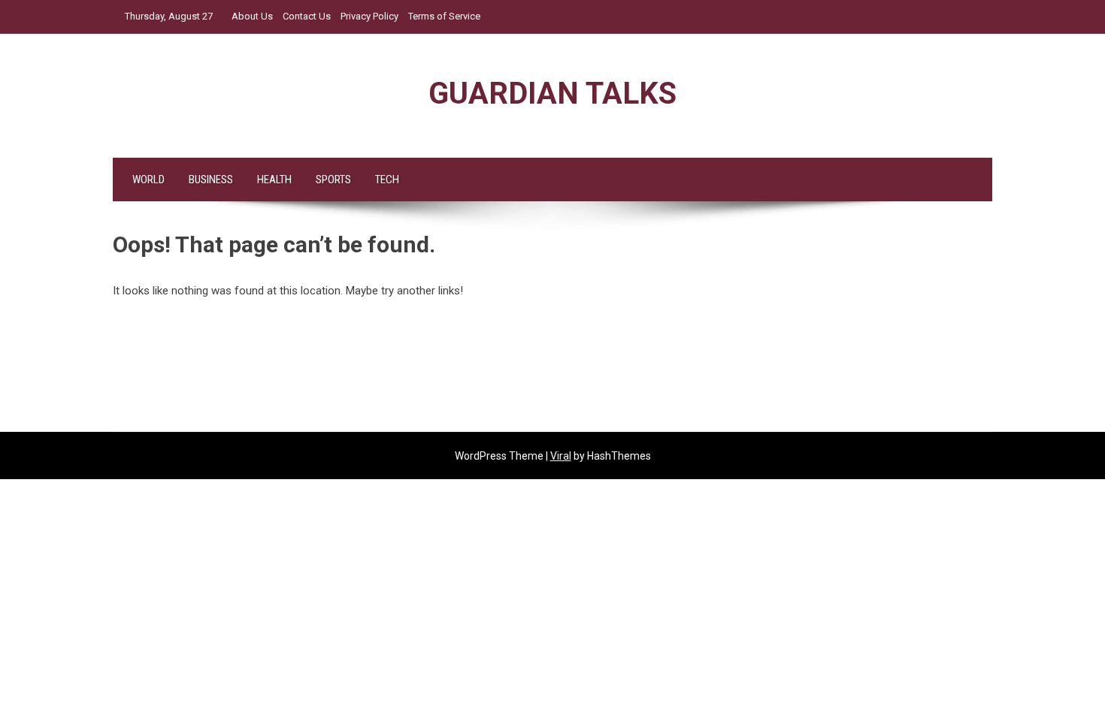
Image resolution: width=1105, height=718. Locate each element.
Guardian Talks (552, 93)
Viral (560, 456)
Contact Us (307, 16)
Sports (333, 179)
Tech (387, 179)
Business (211, 179)
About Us (252, 16)
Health (274, 179)
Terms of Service (444, 16)
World (148, 179)
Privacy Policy (369, 16)
